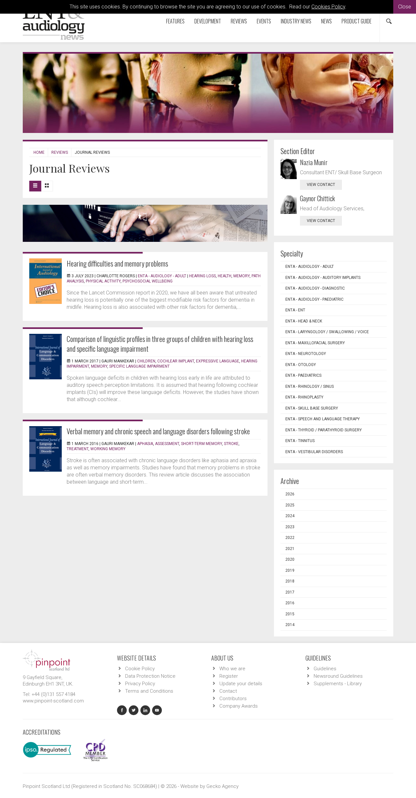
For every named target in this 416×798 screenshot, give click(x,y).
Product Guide (356, 21)
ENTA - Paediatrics (303, 375)
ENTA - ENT (295, 310)
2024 (289, 516)
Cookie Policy (140, 669)
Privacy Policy (140, 684)
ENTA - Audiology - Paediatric (314, 299)
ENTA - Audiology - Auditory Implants (322, 277)
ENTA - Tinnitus (300, 440)
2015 (289, 614)
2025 (289, 505)
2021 (289, 548)
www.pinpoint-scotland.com (53, 701)
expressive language (217, 361)
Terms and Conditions (149, 691)
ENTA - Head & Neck (303, 321)
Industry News (296, 21)
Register (228, 676)
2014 (289, 624)
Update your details (240, 684)
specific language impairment (139, 366)
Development (207, 21)
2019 (289, 570)
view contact (321, 184)
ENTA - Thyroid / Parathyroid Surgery (323, 430)
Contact (228, 691)
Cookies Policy (328, 7)
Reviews (239, 21)
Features (175, 21)
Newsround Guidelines (338, 676)
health (224, 276)
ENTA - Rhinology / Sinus (309, 386)
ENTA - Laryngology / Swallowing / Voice (327, 332)
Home (39, 152)
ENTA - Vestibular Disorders (314, 452)
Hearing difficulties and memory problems (117, 263)
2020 (289, 559)
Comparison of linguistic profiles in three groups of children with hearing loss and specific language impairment (160, 344)
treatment (77, 449)
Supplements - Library (338, 684)
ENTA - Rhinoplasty (304, 397)
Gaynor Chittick (317, 198)
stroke (231, 443)
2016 (289, 603)
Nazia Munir (314, 162)
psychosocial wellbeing (148, 281)
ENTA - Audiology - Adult (162, 276)
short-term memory (201, 443)
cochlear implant (175, 361)
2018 (289, 581)
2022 (289, 537)
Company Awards (238, 706)
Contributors (233, 698)
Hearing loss (202, 276)
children (146, 361)
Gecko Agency (222, 786)
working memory (107, 449)
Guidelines (325, 669)
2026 (289, 494)
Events (264, 21)
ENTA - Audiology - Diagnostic (315, 288)
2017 (289, 592)
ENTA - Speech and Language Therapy (322, 419)
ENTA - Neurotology (305, 353)
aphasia (145, 443)
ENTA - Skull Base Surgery (311, 408)
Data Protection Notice (150, 676)
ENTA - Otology (300, 364)
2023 (289, 527)
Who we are (232, 669)
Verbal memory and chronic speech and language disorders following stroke (158, 431)
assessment (167, 443)
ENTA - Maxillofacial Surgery (315, 343)
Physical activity (103, 281)
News (326, 21)
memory (241, 276)
